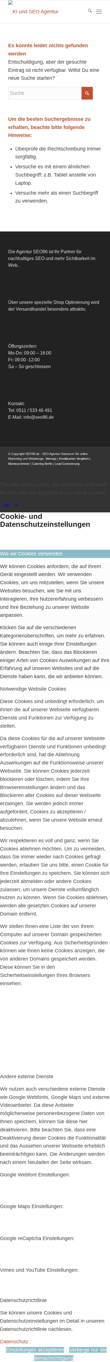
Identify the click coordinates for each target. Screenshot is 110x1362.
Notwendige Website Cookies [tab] (33, 689)
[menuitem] (87, 11)
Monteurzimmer (19, 463)
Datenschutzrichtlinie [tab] (23, 1300)
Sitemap (50, 458)
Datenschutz (14, 1341)
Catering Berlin (42, 463)
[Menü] (99, 11)
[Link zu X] (64, 469)
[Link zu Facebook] (55, 469)
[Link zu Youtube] (80, 469)
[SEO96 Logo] (45, 11)
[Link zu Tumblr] (97, 469)
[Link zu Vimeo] (89, 469)
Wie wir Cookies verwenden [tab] (31, 554)
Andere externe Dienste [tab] (26, 1076)
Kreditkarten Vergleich (74, 458)
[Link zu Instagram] (72, 469)
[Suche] (87, 11)
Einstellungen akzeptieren (35, 1350)
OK (6, 505)
